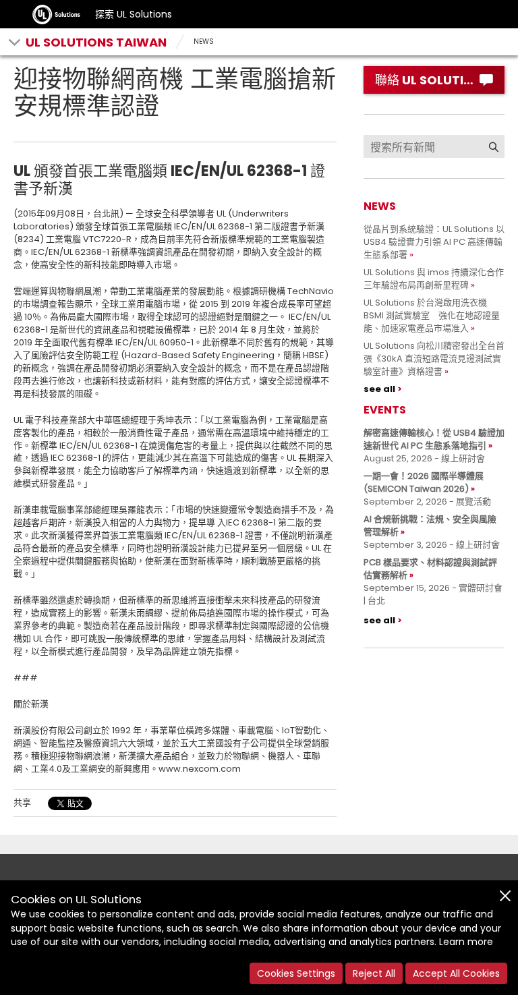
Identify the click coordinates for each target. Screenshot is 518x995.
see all (379, 388)
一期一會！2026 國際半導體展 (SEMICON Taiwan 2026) (424, 482)
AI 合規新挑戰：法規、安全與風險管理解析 (430, 525)
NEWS (204, 41)
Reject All (374, 973)
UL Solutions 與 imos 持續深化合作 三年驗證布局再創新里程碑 (438, 278)
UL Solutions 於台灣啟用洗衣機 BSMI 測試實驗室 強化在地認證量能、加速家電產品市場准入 (432, 315)
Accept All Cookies (456, 973)
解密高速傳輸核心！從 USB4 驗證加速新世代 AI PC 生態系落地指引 (434, 439)
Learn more (466, 941)
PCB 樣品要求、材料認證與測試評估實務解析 (430, 568)
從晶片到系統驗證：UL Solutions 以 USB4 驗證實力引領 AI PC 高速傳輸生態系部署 (434, 242)
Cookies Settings (296, 973)
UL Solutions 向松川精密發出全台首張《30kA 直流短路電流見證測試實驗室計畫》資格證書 (434, 358)
